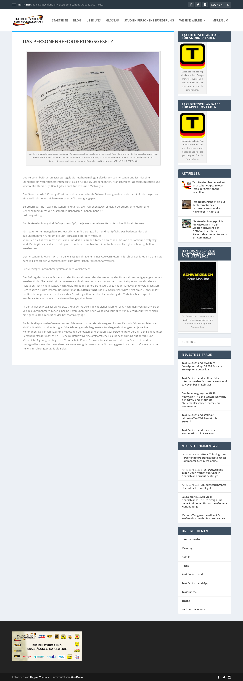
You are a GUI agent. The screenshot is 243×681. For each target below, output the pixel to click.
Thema (186, 600)
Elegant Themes (39, 677)
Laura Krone (189, 496)
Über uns (93, 20)
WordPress (77, 677)
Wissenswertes (190, 20)
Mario (185, 515)
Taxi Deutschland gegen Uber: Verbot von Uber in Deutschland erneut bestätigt (202, 473)
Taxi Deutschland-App (195, 583)
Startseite (60, 20)
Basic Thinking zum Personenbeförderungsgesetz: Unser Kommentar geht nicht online (204, 457)
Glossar (112, 20)
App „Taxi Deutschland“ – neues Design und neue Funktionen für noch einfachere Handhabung (204, 501)
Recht (185, 565)
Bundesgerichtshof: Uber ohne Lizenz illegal (204, 486)
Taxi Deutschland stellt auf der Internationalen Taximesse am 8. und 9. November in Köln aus (208, 206)
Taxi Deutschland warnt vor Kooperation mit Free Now (198, 431)
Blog (77, 20)
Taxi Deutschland (192, 574)
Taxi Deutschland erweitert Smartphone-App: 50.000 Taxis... (68, 4)
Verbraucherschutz (193, 609)
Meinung (187, 548)
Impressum (220, 20)
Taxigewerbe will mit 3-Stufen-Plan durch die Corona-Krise (203, 517)
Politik (186, 557)
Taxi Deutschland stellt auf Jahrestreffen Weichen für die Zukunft (199, 418)
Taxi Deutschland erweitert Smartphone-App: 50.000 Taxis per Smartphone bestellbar (208, 187)
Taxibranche (189, 592)
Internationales (191, 539)
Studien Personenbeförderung (149, 20)
